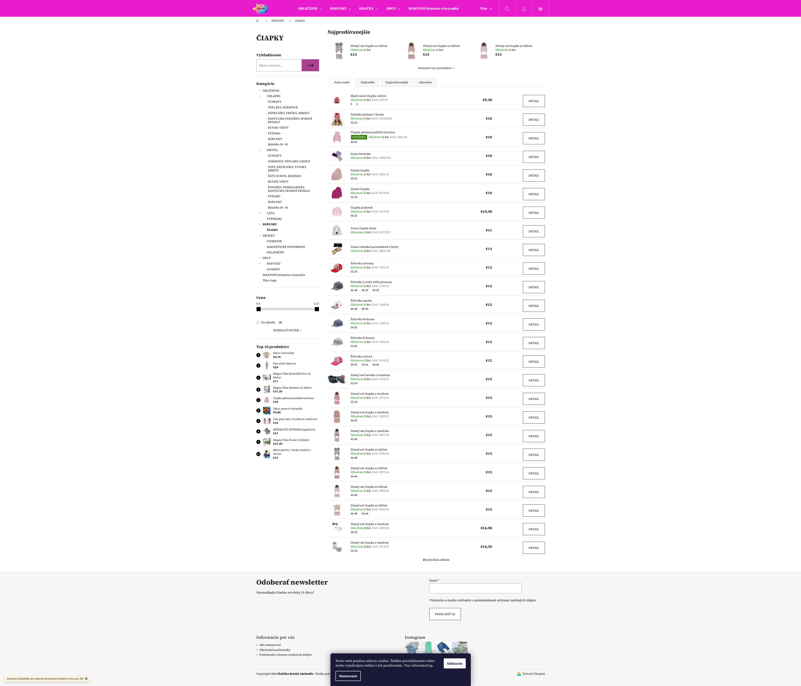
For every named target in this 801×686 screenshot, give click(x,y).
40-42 (354, 142)
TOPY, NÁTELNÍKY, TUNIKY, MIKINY (287, 169)
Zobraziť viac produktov (434, 68)
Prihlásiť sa (445, 614)
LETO (271, 213)
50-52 (354, 216)
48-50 (364, 290)
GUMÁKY (273, 269)
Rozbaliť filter (286, 330)
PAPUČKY (274, 263)
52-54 (354, 122)
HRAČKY (269, 235)
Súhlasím (455, 663)
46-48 (354, 290)
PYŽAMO (274, 133)
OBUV (267, 258)
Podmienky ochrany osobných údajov (285, 655)
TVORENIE (274, 241)
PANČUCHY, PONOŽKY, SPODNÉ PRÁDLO (290, 120)
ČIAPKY (272, 230)
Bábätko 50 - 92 (278, 144)
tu (430, 665)
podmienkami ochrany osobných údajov (506, 600)
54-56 (354, 327)
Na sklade (271, 322)
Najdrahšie (368, 82)
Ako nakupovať (270, 645)
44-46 (354, 476)
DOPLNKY (275, 139)
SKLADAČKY (275, 252)
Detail (534, 101)
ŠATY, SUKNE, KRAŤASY (284, 176)
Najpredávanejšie (397, 82)
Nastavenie (348, 676)
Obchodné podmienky (274, 650)
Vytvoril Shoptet (533, 674)
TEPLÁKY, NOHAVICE (283, 107)
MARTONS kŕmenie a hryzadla (284, 275)
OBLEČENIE (271, 90)
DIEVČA (272, 150)
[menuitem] (310, 8)
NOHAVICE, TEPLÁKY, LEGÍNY (289, 161)
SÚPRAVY (274, 102)
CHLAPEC (274, 96)
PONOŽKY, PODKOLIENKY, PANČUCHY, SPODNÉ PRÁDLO (289, 189)
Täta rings (270, 280)
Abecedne (425, 82)
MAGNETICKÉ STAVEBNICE (286, 247)
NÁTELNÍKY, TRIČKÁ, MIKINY (289, 113)
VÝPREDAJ (274, 219)
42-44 (354, 439)
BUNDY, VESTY (278, 127)
